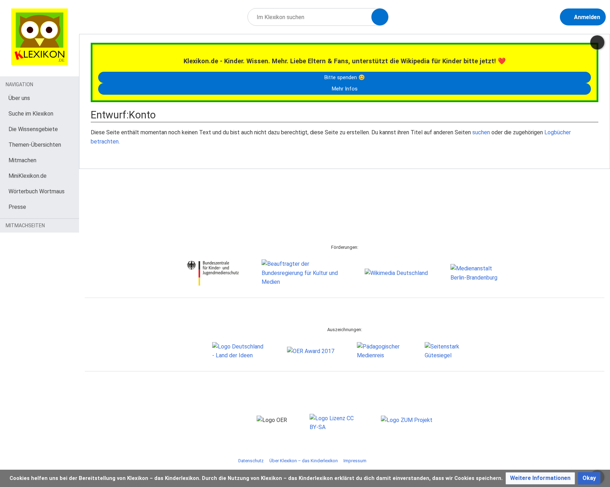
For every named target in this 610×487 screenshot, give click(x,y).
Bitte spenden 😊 (344, 77)
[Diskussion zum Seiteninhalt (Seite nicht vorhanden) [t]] (597, 42)
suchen (481, 132)
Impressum (354, 460)
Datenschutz (251, 460)
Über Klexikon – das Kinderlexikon (303, 460)
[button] (540, 478)
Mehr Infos (344, 89)
